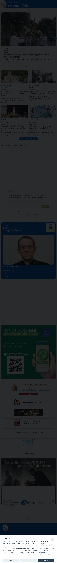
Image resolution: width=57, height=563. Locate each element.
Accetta (46, 560)
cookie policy (49, 554)
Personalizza (11, 560)
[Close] (52, 539)
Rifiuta (28, 560)
